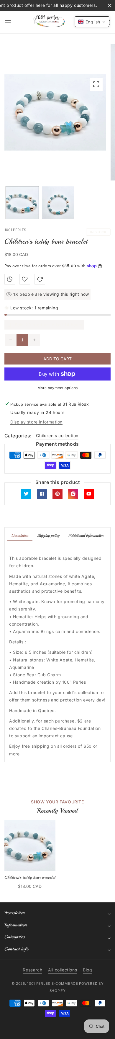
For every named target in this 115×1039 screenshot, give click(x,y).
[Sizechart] (9, 279)
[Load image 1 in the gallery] (22, 202)
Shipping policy (48, 535)
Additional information (86, 535)
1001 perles (38, 984)
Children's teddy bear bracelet (29, 877)
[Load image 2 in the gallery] (58, 202)
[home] (57, 1032)
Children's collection (57, 435)
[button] (8, 22)
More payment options (57, 388)
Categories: (18, 436)
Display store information (36, 421)
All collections (62, 969)
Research (32, 969)
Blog (87, 969)
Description (20, 535)
